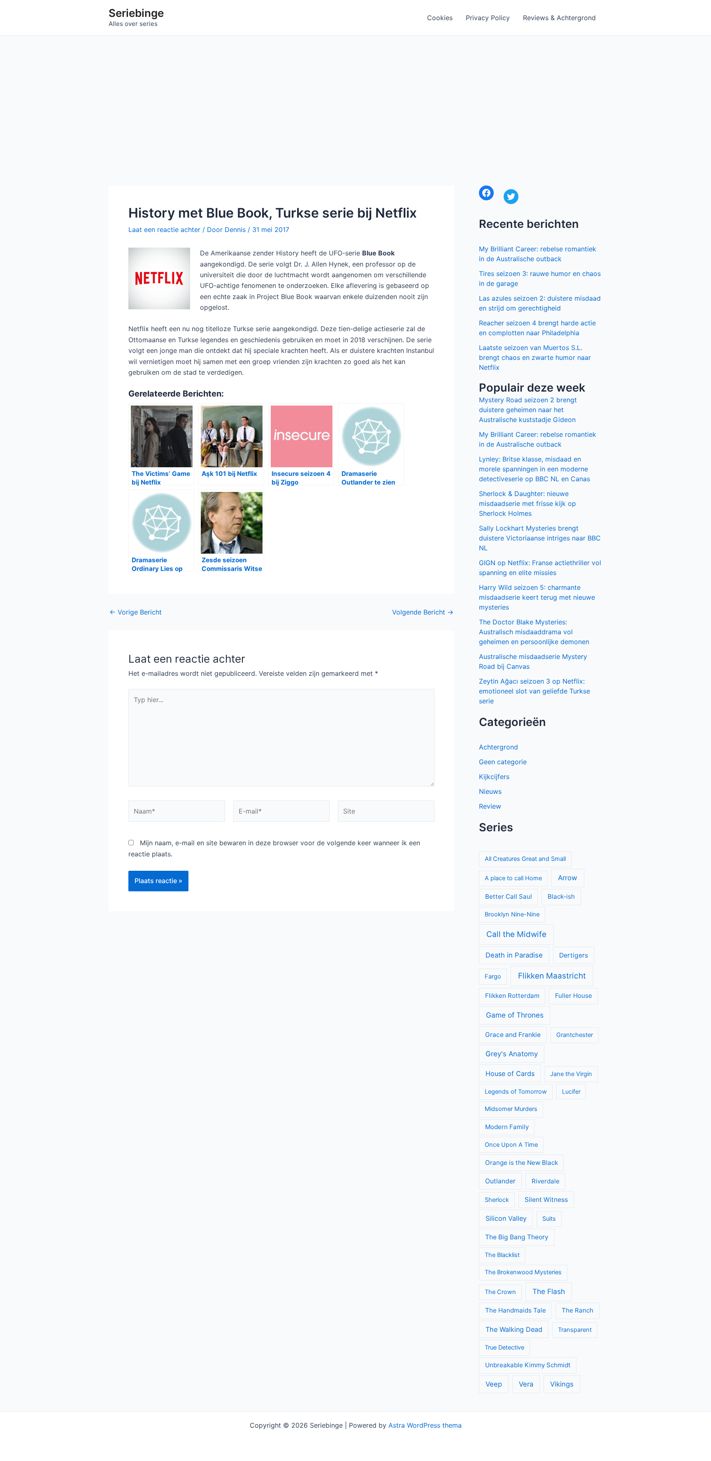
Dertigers (573, 955)
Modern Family (507, 1127)
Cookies (440, 18)
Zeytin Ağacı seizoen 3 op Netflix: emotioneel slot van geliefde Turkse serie (534, 691)
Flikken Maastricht (552, 976)
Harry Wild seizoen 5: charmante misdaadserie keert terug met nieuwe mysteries (537, 597)
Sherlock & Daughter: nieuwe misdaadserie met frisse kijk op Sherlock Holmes (527, 503)
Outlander (500, 1181)
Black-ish (561, 896)
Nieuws (490, 791)
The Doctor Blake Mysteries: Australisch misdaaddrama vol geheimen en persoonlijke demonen (534, 632)
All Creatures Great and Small (525, 859)
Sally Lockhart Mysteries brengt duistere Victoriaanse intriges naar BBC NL (540, 538)
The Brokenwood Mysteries (523, 1272)
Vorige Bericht (135, 612)
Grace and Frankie (513, 1035)
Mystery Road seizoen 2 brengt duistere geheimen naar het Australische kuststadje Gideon (528, 410)
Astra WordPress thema (425, 1425)
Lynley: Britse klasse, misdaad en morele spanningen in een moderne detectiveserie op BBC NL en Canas (534, 469)
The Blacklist (502, 1255)
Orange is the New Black (521, 1162)
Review (490, 806)
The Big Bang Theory (516, 1237)
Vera (526, 1384)
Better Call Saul (508, 896)
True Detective (504, 1347)
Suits (549, 1218)
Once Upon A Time (511, 1144)
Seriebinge (136, 13)
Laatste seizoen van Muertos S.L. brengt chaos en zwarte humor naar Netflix (535, 357)
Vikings (562, 1384)
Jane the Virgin (571, 1074)
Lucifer (571, 1091)
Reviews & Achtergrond (559, 18)
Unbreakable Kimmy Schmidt (528, 1365)
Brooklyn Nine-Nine (512, 914)
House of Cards (510, 1073)
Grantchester (574, 1035)
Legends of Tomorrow (516, 1091)
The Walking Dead (514, 1329)
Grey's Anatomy (512, 1054)
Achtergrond (498, 747)
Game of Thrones (515, 1015)
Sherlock (497, 1200)
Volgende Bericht (422, 612)
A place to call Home (513, 878)
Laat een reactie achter (164, 229)
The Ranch (577, 1310)
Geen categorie (503, 762)
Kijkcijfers (494, 776)
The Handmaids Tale (515, 1310)
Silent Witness (546, 1200)
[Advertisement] (355, 97)
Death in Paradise (514, 955)
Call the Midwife (516, 934)
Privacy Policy (488, 18)
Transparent (575, 1329)
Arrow (567, 878)
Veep (494, 1384)
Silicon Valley (506, 1218)
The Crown (500, 1292)
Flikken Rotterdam (512, 996)
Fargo (493, 976)
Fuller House (573, 996)
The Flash (548, 1291)
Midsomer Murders (511, 1109)
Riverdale (546, 1181)
